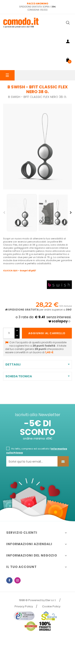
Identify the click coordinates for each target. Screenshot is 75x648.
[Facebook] (9, 580)
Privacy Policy (24, 606)
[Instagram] (17, 580)
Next (71, 213)
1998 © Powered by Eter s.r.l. (37, 600)
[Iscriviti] (63, 461)
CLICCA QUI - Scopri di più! (19, 270)
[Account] (68, 42)
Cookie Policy (51, 606)
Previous (4, 213)
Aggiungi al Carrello (46, 333)
